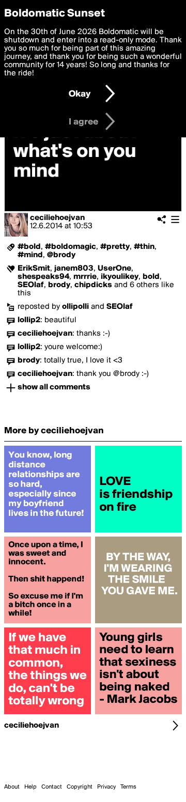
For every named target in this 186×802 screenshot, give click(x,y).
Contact (51, 787)
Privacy (106, 787)
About (12, 787)
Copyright (79, 787)
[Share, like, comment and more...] (47, 532)
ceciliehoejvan (57, 218)
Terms (128, 787)
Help (30, 787)
